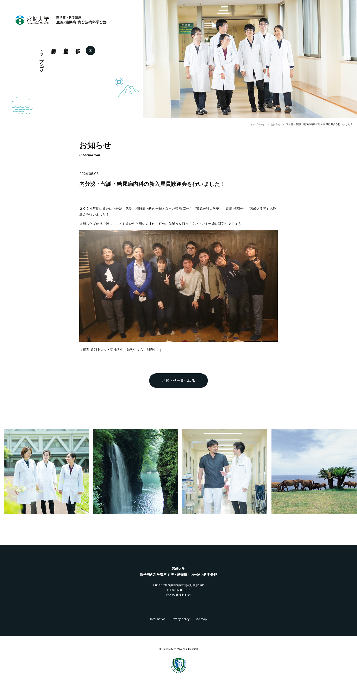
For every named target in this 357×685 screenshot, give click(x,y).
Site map (201, 619)
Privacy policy (180, 619)
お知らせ (276, 124)
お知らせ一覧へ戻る (178, 380)
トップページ (41, 58)
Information (157, 619)
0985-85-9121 (181, 590)
